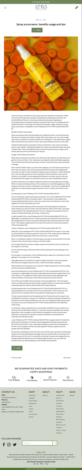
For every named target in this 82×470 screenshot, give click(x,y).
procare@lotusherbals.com (9, 397)
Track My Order (60, 395)
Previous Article (16, 357)
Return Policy (60, 414)
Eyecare (31, 417)
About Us (45, 395)
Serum (30, 411)
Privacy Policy (60, 400)
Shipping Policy (60, 411)
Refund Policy (60, 409)
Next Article (67, 357)
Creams (31, 409)
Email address (28, 440)
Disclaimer (59, 417)
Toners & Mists (33, 400)
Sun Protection (33, 414)
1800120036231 (6, 402)
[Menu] (5, 7)
